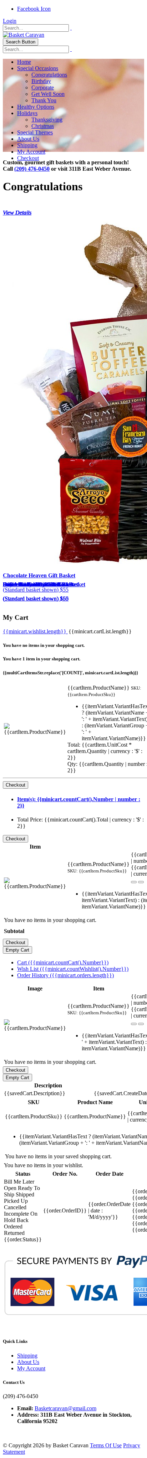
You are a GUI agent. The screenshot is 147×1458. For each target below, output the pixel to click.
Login (9, 21)
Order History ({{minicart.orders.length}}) (65, 975)
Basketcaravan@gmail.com (65, 1408)
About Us (28, 1362)
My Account (31, 1368)
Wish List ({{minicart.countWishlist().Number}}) (72, 969)
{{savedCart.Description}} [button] (34, 1093)
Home (24, 62)
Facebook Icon (34, 9)
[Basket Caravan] (23, 35)
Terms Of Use (106, 1445)
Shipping (27, 1356)
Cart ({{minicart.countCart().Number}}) (62, 962)
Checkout (28, 158)
